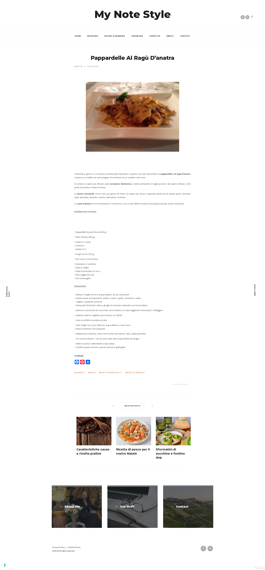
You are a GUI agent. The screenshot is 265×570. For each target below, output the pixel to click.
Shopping (92, 36)
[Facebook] (243, 17)
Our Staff (127, 506)
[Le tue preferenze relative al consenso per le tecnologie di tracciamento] (4, 565)
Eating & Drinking (114, 36)
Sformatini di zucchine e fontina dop (170, 453)
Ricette (78, 66)
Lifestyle (154, 36)
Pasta (92, 373)
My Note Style (132, 14)
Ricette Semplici (136, 373)
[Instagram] (247, 17)
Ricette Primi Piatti (111, 373)
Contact (185, 36)
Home (78, 36)
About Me (72, 506)
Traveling (137, 36)
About (170, 36)
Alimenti (80, 373)
